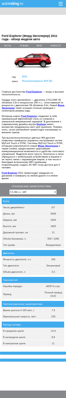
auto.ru (12, 3)
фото (39, 45)
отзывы (24, 45)
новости (55, 45)
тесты (7, 45)
